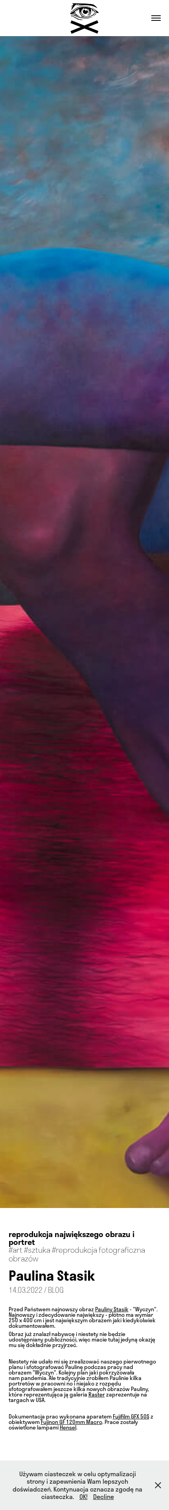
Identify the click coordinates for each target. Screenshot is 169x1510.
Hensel (68, 1427)
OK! (83, 1496)
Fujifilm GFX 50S (131, 1416)
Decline (103, 1496)
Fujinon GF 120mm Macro (71, 1422)
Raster (96, 1394)
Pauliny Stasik (112, 1309)
